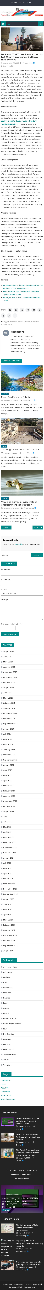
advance (13, 321)
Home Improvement (12, 1023)
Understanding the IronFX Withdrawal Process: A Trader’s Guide (27, 1121)
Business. (7, 977)
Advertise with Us (8, 1099)
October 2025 (9, 682)
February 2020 (9, 925)
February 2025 (9, 703)
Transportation (9, 1054)
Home (3, 1084)
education (7, 987)
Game (6, 1008)
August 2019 (8, 951)
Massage (7, 1039)
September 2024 (10, 724)
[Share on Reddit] (39, 310)
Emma (18, 1129)
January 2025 (9, 708)
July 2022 (7, 816)
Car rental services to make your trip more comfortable (28, 1263)
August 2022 (8, 811)
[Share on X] (16, 310)
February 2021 (9, 884)
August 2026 (8, 651)
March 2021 (8, 878)
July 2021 (7, 863)
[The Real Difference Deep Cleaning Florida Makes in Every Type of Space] (7, 1153)
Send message (10, 634)
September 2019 (10, 945)
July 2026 (7, 657)
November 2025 (10, 677)
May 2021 (7, 868)
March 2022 (8, 837)
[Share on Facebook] (10, 310)
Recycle (6, 1044)
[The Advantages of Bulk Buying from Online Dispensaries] (7, 1228)
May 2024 (7, 739)
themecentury (29, 1287)
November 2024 (10, 713)
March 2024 (8, 744)
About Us (4, 1088)
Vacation (7, 1065)
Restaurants (8, 1049)
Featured (5, 394)
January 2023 (9, 796)
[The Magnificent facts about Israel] (22, 430)
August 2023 (8, 765)
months (4, 325)
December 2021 (9, 847)
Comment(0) (8, 66)
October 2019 (9, 940)
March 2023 (8, 786)
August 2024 (8, 729)
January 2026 (9, 667)
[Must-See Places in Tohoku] (22, 378)
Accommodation (10, 967)
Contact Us (6, 1080)
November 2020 (10, 889)
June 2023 (7, 770)
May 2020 (7, 909)
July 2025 (7, 693)
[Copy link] (15, 315)
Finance (6, 998)
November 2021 (9, 853)
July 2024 (7, 734)
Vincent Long (27, 63)
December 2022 (10, 801)
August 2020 (8, 899)
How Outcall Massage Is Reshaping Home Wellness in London (29, 1137)
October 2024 (9, 718)
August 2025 (8, 687)
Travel (10, 325)
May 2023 (7, 775)
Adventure (7, 972)
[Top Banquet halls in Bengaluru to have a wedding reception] (7, 1248)
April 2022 (7, 832)
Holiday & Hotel (9, 1018)
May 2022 (7, 827)
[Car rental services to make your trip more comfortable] (7, 1265)
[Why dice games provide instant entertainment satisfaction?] (22, 483)
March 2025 (8, 698)
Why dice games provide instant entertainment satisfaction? (19, 503)
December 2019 (10, 935)
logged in (19, 544)
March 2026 (8, 662)
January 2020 (9, 930)
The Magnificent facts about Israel (20, 449)
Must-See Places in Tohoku (16, 397)
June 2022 (7, 822)
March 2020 (8, 920)
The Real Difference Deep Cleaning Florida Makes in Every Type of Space (27, 1153)
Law (4, 1029)
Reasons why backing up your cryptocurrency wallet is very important (38, 527)
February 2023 (9, 791)
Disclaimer (5, 1091)
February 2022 (9, 842)
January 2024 (9, 749)
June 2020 (7, 904)
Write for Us (6, 1095)
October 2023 (9, 755)
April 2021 (7, 873)
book (20, 321)
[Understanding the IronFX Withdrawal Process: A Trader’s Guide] (7, 1121)
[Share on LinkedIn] (22, 310)
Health (6, 1013)
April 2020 (7, 915)
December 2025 (10, 672)
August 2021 (8, 858)
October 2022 (9, 806)
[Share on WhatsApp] (27, 310)
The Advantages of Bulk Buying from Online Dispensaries (27, 1228)
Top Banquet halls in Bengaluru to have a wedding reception (29, 1243)
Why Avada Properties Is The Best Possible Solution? (7, 527)
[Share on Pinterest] (33, 310)
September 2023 (10, 760)
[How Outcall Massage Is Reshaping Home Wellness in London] (7, 1137)
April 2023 (7, 780)
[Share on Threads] (9, 315)
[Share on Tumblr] (3, 315)
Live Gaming (8, 1034)
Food (5, 1003)
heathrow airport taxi (30, 321)
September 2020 (10, 894)
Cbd (5, 982)
